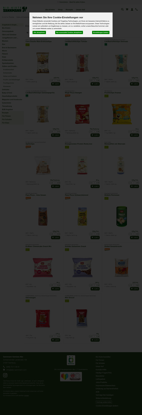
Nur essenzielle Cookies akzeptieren (69, 32)
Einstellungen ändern (100, 32)
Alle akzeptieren (39, 32)
